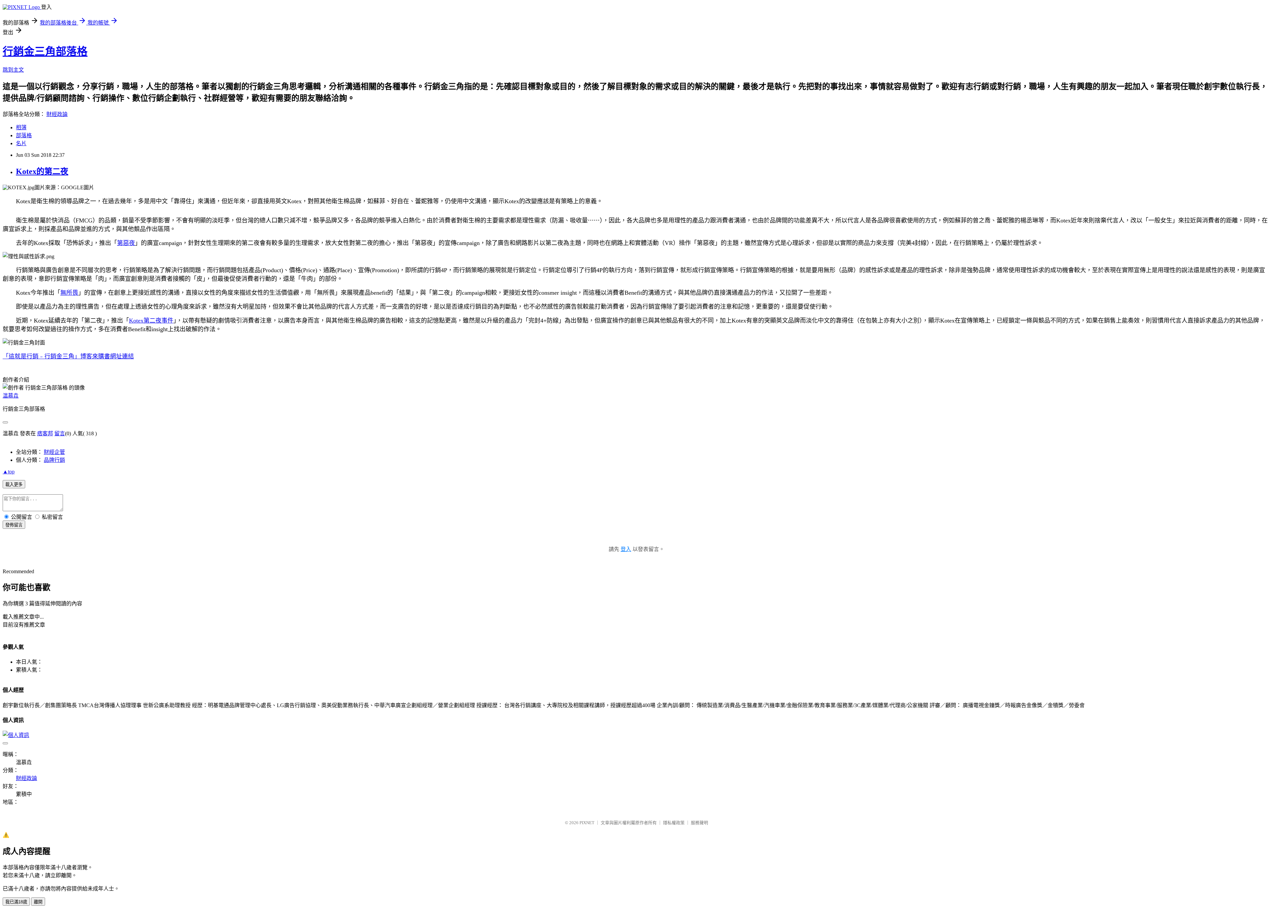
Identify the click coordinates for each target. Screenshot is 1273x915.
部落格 (24, 135)
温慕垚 (11, 395)
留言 (59, 433)
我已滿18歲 (16, 901)
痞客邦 (45, 433)
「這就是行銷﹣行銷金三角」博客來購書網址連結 (68, 356)
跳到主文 (13, 70)
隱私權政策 (674, 822)
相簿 (21, 127)
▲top (9, 471)
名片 (21, 143)
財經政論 (57, 114)
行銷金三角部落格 (45, 51)
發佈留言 (14, 524)
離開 (38, 901)
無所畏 (69, 292)
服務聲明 (699, 822)
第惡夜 (126, 243)
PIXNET (586, 822)
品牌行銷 (54, 460)
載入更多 (14, 484)
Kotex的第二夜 (42, 171)
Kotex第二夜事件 (151, 320)
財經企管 (54, 452)
